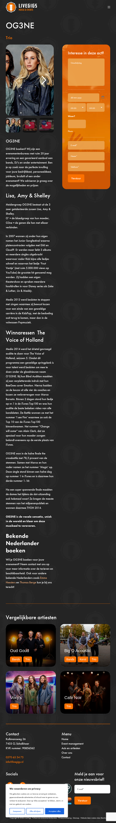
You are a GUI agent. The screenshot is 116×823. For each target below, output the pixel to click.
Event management (72, 743)
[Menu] (109, 7)
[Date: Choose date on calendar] (103, 97)
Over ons (67, 753)
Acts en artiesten (71, 748)
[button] (44, 80)
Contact (66, 757)
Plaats (70, 131)
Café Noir (73, 697)
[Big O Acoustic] (85, 645)
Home (65, 739)
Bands (16, 659)
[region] (37, 800)
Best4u (103, 818)
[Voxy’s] (31, 692)
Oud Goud (19, 650)
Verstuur (76, 178)
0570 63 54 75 (14, 757)
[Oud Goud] (31, 645)
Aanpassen (17, 811)
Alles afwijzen (35, 811)
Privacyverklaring (64, 818)
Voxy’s (16, 697)
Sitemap (76, 818)
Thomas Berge (28, 582)
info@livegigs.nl (14, 762)
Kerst (83, 659)
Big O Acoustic (77, 650)
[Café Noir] (85, 692)
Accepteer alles (55, 811)
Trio (9, 37)
